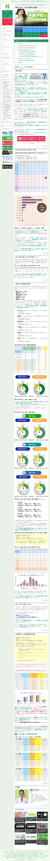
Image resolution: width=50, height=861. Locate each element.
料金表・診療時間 (5, 75)
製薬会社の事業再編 (6, 96)
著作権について (31, 857)
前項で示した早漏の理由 (26, 706)
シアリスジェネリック (10, 852)
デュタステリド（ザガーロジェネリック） (6, 71)
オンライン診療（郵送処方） (6, 32)
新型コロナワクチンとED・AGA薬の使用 (7, 104)
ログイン (7, 24)
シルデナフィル (27, 30)
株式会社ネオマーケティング (29, 660)
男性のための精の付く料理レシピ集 (21, 855)
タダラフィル (43, 30)
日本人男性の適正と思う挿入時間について (27, 47)
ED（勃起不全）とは (6, 34)
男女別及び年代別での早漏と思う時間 (26, 45)
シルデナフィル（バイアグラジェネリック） (6, 40)
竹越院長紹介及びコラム (6, 79)
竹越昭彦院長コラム (24, 4)
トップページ (4, 26)
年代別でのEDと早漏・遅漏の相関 (26, 54)
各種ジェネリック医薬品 (11, 854)
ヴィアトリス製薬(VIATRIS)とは (7, 99)
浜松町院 (7, 13)
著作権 (42, 1)
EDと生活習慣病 (6, 84)
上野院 (5, 15)
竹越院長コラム (36, 854)
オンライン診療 (7, 19)
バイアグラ (4, 36)
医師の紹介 (14, 857)
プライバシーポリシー (22, 857)
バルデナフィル (35, 30)
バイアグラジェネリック (33, 851)
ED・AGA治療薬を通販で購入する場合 (6, 107)
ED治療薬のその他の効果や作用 (6, 83)
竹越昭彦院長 (27, 66)
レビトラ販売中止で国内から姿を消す (7, 110)
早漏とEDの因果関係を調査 (24, 49)
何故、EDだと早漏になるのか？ (25, 58)
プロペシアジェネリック (26, 852)
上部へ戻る (46, 845)
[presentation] (46, 178)
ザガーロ (3, 68)
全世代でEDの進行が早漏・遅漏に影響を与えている (30, 56)
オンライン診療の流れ (7, 21)
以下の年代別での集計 (21, 710)
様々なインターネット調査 (6, 126)
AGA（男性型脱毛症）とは (6, 58)
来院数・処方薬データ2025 (6, 123)
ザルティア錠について (7, 91)
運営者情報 (38, 1)
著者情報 (20, 62)
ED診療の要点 (5, 86)
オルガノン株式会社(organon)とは (7, 101)
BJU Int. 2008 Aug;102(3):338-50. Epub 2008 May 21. (33, 97)
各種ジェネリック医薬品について (7, 119)
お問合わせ (29, 1)
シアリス (3, 50)
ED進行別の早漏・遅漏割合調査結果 (27, 51)
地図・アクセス (5, 77)
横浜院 (10, 15)
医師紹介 (33, 1)
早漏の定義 (20, 43)
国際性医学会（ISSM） (20, 87)
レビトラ (3, 43)
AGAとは (18, 33)
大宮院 (5, 17)
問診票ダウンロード (15, 1)
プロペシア (4, 61)
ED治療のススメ (6, 88)
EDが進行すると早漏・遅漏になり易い (27, 53)
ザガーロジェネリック (41, 852)
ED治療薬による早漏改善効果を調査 (26, 60)
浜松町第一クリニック (7, 11)
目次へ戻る (46, 145)
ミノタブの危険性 (44, 33)
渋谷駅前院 (10, 17)
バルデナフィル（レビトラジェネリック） (6, 47)
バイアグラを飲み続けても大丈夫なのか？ (7, 116)
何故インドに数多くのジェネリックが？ (7, 94)
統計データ (42, 854)
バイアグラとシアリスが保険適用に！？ (7, 113)
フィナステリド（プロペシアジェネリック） (6, 64)
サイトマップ (46, 1)
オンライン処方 (19, 851)
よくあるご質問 (23, 1)
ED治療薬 (18, 30)
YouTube (37, 857)
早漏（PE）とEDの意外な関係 (39, 4)
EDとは (19, 28)
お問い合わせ (8, 857)
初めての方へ (4, 28)
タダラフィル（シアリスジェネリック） (6, 54)
